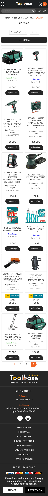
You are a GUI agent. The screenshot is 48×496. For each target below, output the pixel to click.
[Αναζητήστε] (33, 11)
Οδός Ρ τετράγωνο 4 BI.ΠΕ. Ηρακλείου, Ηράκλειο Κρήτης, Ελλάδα (24, 409)
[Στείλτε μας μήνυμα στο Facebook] (20, 418)
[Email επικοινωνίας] (45, 11)
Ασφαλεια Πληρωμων (24, 450)
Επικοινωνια (24, 432)
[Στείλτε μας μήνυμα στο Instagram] (28, 418)
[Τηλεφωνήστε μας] (39, 11)
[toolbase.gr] (24, 4)
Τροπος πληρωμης (24, 437)
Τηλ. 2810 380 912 (24, 399)
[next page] (34, 364)
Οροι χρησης (24, 455)
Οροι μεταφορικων (24, 459)
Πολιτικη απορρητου (24, 446)
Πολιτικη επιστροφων (24, 441)
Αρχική (8, 18)
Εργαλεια (39, 18)
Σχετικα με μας (24, 427)
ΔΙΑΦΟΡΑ (29, 18)
